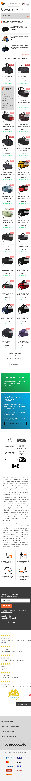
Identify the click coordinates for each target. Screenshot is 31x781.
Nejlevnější (16, 58)
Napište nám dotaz (15, 423)
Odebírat (6, 605)
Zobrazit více (25, 54)
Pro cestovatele (9, 9)
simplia (15, 777)
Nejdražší (25, 58)
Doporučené (6, 58)
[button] (3, 72)
